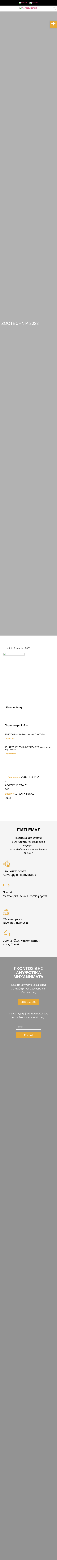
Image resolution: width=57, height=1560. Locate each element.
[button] (39, 707)
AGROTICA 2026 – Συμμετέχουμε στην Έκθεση (25, 734)
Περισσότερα (10, 738)
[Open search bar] (54, 8)
